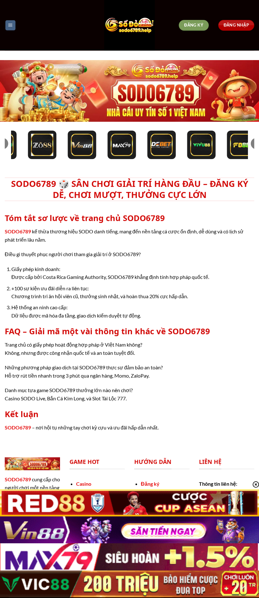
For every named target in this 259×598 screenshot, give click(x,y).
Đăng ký (150, 484)
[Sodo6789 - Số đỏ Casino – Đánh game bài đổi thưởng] (129, 25)
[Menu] (10, 25)
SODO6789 (18, 231)
